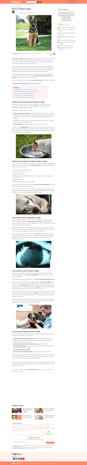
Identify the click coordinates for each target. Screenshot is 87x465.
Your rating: (25, 439)
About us (26, 463)
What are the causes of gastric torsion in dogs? (26, 90)
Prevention (71, 13)
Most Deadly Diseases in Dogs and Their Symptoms (27, 410)
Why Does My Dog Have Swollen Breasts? (67, 27)
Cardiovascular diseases (66, 20)
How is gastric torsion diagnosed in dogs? (24, 93)
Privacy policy (44, 463)
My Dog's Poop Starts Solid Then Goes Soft (66, 37)
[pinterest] (23, 459)
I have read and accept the (20, 442)
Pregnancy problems (63, 13)
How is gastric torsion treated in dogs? (24, 95)
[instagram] (19, 459)
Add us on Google (37, 53)
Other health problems (22, 4)
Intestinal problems (66, 18)
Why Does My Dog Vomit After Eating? (26, 416)
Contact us (30, 463)
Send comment (50, 443)
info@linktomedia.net (32, 448)
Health (17, 4)
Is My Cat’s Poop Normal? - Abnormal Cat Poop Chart (67, 33)
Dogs (50, 55)
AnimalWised (14, 4)
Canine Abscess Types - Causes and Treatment (66, 48)
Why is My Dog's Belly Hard (34, 83)
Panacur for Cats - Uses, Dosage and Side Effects (67, 30)
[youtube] (21, 459)
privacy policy (24, 442)
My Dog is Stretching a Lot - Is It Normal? (50, 409)
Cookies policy (49, 463)
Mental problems (62, 15)
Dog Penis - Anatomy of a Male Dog (66, 46)
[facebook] (14, 459)
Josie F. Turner (18, 13)
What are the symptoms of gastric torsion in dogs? (26, 92)
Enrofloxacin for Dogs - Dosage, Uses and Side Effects (67, 43)
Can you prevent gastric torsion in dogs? (24, 97)
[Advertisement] (33, 388)
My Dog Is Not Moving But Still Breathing (50, 416)
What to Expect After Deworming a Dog (67, 40)
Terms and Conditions (37, 463)
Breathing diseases (70, 15)
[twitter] (16, 459)
